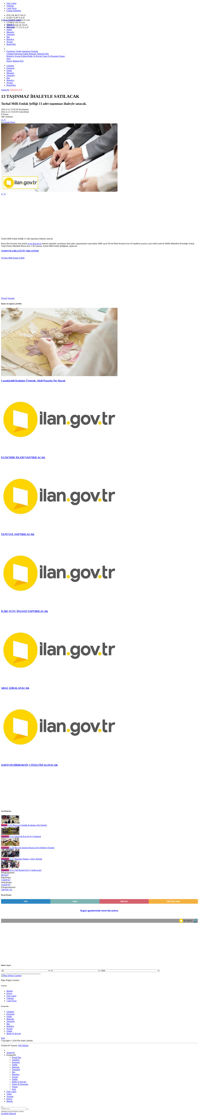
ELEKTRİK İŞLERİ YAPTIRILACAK (23, 457)
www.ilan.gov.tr (34, 243)
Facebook (10, 51)
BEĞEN (5, 875)
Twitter (18, 51)
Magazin (10, 32)
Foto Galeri (11, 3)
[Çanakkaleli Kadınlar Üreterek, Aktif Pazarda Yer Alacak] (59, 375)
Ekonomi (10, 27)
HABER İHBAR (8, 1113)
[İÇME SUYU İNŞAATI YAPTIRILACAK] (59, 606)
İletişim (16, 61)
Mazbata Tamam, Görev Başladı (25, 859)
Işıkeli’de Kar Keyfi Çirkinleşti (25, 836)
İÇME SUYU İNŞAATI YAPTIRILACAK (24, 611)
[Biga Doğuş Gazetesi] (11, 20)
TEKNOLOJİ (16, 90)
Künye (9, 61)
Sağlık (9, 29)
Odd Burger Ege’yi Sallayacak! (25, 870)
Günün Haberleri (13, 10)
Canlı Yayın (11, 8)
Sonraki (11, 298)
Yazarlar (10, 1096)
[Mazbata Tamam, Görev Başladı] (10, 856)
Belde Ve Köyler (34, 56)
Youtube (34, 51)
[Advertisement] (82, 216)
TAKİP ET (6, 880)
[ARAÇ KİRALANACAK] (59, 683)
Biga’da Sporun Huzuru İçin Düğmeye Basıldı (31, 848)
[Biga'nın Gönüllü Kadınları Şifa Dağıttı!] (10, 823)
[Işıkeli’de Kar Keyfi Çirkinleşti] (10, 834)
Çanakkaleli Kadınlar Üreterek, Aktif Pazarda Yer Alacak (33, 380)
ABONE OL (6, 890)
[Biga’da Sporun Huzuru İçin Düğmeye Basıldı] (10, 845)
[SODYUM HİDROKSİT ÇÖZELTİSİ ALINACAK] (59, 760)
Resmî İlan (11, 44)
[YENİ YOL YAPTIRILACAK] (59, 529)
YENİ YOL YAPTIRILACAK (17, 534)
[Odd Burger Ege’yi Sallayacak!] (10, 868)
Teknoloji (10, 34)
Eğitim (24, 56)
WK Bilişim (23, 1045)
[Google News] (8, 122)
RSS (22, 61)
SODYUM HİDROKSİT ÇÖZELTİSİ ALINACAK (29, 765)
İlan (8, 37)
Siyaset (9, 42)
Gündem (10, 25)
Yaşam (62, 56)
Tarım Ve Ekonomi (50, 56)
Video (9, 1094)
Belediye (10, 39)
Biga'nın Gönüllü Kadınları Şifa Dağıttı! (27, 825)
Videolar (10, 6)
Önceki (4, 298)
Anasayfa (5, 90)
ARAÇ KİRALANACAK (15, 688)
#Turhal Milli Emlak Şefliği (13, 258)
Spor (8, 58)
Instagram (26, 51)
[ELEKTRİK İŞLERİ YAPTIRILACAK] (59, 452)
